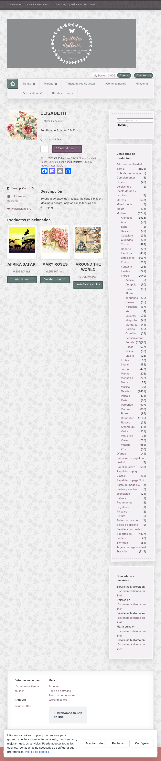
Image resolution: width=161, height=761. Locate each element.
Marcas (48, 83)
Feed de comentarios (62, 695)
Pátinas (121, 498)
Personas (127, 404)
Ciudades (127, 240)
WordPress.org (58, 699)
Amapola (130, 284)
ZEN (123, 449)
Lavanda (130, 315)
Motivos (121, 213)
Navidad (126, 391)
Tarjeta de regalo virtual (80, 83)
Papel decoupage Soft (130, 480)
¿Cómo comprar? (115, 83)
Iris (127, 311)
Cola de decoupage (128, 173)
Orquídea (131, 333)
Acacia (129, 280)
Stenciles (122, 542)
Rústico (125, 422)
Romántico (92, 158)
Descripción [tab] (18, 188)
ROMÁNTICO (47, 166)
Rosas (43, 162)
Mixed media (124, 204)
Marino (125, 373)
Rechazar (118, 743)
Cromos (121, 182)
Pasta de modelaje (128, 484)
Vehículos (127, 435)
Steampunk (128, 426)
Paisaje (125, 395)
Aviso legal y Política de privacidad (75, 4)
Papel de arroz (125, 466)
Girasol (129, 302)
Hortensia (131, 306)
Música (125, 386)
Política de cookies (37, 751)
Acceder (54, 686)
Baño (124, 226)
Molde (120, 208)
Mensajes (127, 377)
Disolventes (123, 186)
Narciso (130, 328)
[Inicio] (12, 84)
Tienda (27, 83)
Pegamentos (124, 502)
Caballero (127, 235)
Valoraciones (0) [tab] (21, 208)
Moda (124, 382)
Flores (82, 158)
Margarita (131, 324)
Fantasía (126, 266)
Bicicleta (126, 231)
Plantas (125, 409)
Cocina (125, 244)
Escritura (126, 253)
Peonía (129, 342)
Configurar (142, 743)
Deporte (126, 248)
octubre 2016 (23, 706)
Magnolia (131, 320)
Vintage (125, 444)
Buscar (122, 124)
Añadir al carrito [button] (21, 279)
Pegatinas (122, 507)
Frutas (125, 360)
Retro (124, 413)
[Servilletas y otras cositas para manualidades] (71, 43)
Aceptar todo (94, 743)
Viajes (124, 440)
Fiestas (125, 271)
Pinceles (121, 511)
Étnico (125, 262)
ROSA (59, 166)
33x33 (74, 158)
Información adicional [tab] (17, 198)
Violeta (129, 355)
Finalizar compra (62, 93)
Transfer (121, 551)
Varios (125, 431)
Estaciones (127, 257)
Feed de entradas (60, 690)
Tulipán (129, 351)
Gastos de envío (33, 93)
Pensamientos (134, 338)
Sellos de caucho (127, 520)
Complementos (125, 177)
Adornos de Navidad (129, 164)
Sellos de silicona (127, 524)
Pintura (120, 515)
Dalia (128, 289)
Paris (124, 400)
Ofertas (121, 453)
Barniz (120, 168)
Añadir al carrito (66, 149)
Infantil (125, 364)
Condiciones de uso (38, 4)
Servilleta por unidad (59, 162)
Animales (126, 217)
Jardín (125, 369)
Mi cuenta (142, 83)
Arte (123, 222)
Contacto (15, 4)
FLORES (87, 162)
